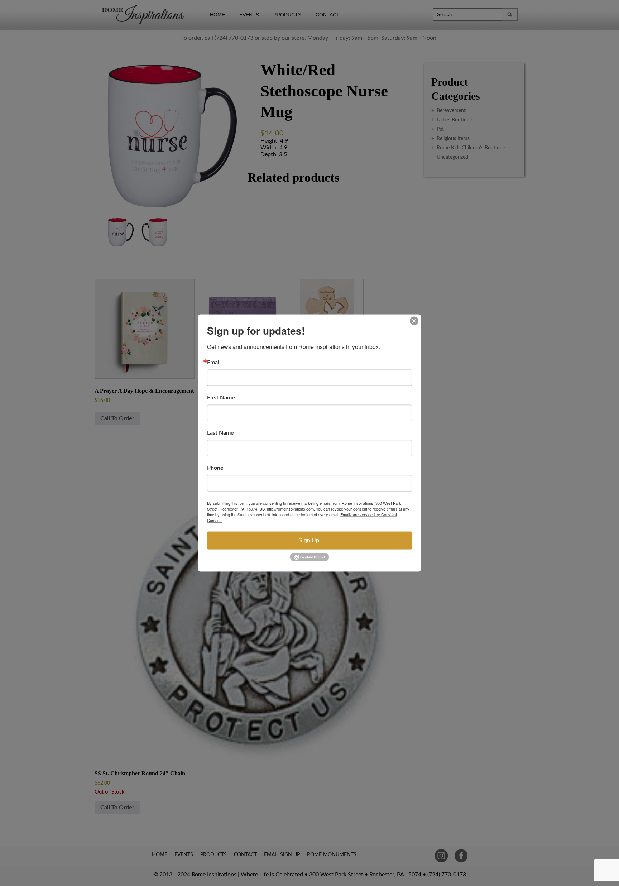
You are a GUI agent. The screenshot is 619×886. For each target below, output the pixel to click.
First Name (221, 397)
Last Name (220, 432)
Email (214, 362)
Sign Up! (309, 540)
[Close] (414, 320)
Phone (215, 467)
